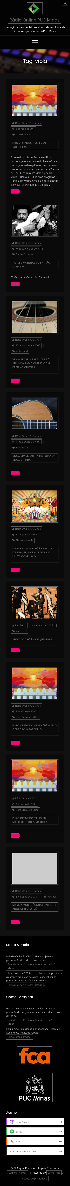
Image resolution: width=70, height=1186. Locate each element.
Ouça (15, 191)
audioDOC (21, 631)
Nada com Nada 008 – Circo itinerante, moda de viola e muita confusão (32, 552)
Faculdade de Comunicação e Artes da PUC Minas (31, 966)
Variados (51, 896)
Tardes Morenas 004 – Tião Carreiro (31, 264)
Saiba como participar (19, 1036)
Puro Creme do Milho (27, 717)
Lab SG (19, 625)
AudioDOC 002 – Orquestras (32, 639)
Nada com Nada (24, 540)
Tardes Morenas (24, 254)
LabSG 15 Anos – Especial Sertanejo (29, 145)
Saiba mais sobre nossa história (25, 984)
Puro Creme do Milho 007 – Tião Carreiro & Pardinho (34, 727)
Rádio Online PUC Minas (35, 20)
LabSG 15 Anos (24, 134)
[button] (65, 3)
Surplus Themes (18, 1172)
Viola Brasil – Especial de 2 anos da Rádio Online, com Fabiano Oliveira (31, 363)
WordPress (54, 1172)
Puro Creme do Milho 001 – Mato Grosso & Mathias (30, 820)
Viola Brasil (22, 351)
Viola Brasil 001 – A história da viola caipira (33, 458)
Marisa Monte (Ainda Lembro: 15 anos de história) (34, 907)
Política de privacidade (34, 1178)
